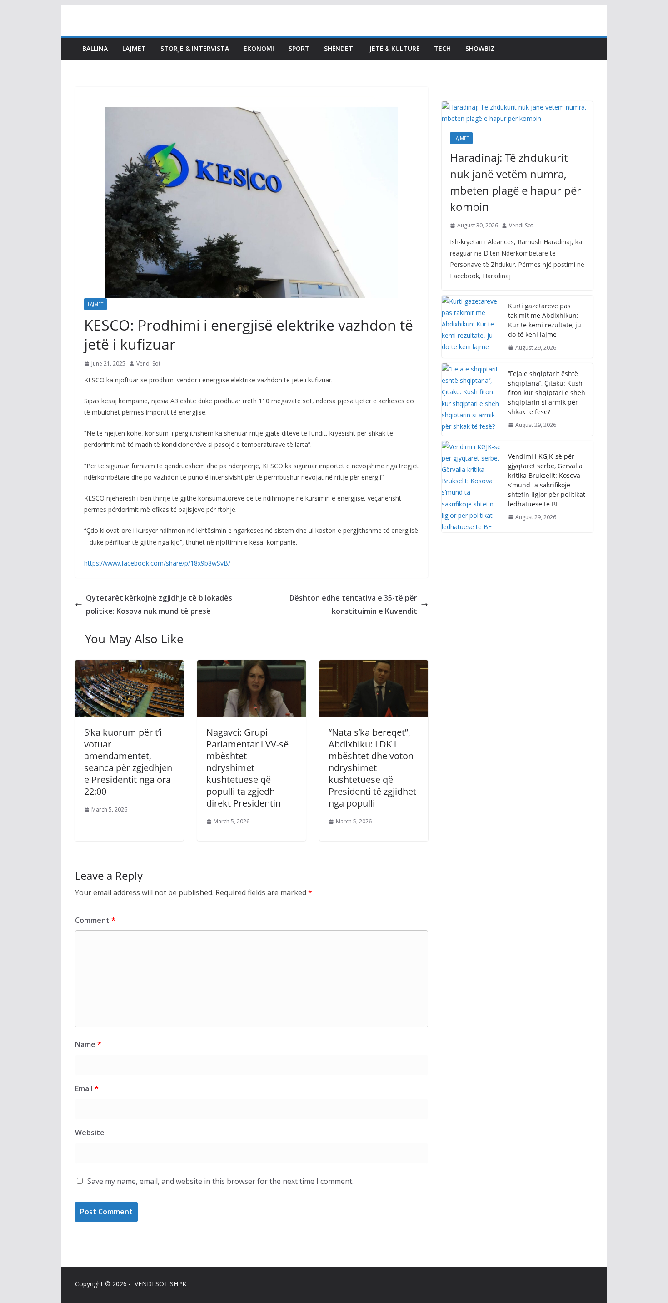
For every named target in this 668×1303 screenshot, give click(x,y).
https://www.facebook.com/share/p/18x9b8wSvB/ (157, 563)
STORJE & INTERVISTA (194, 48)
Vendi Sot (148, 363)
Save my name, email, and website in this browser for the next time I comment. (220, 1181)
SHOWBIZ (479, 48)
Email (87, 1088)
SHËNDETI (339, 48)
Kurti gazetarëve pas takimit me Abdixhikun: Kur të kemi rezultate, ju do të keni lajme (544, 320)
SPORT (299, 48)
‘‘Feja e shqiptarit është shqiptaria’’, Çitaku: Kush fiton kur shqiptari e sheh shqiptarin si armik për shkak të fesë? (546, 392)
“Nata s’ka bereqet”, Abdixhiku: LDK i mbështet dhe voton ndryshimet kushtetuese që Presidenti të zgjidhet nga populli (372, 767)
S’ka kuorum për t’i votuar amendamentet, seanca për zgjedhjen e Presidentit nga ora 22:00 (128, 761)
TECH (442, 48)
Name (88, 1044)
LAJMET (134, 48)
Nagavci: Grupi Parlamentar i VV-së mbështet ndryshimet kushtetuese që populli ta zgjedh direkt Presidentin (247, 767)
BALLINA (95, 48)
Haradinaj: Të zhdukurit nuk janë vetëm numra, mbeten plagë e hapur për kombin (515, 182)
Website (90, 1133)
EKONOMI (259, 48)
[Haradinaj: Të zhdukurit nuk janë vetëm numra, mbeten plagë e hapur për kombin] (517, 112)
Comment (95, 920)
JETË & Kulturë (394, 48)
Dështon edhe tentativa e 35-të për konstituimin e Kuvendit (353, 604)
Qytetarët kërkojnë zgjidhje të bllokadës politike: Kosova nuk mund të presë (159, 604)
